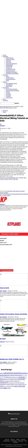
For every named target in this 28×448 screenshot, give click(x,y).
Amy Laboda (3, 291)
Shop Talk (8, 62)
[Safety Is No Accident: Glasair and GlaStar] (14, 311)
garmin (12, 379)
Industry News (9, 77)
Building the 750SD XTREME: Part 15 (12, 359)
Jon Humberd (3, 362)
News (7, 76)
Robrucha (2, 341)
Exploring (8, 60)
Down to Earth (4, 288)
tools (23, 386)
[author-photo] (3, 203)
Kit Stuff (2, 339)
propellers (8, 384)
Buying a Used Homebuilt (12, 90)
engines (22, 377)
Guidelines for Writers (11, 72)
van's (1, 388)
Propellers (8, 94)
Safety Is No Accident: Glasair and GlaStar (13, 314)
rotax (25, 384)
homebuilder (21, 379)
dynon (23, 375)
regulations (16, 384)
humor (2, 381)
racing (12, 384)
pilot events (22, 382)
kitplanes (16, 381)
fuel (7, 379)
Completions (9, 85)
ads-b (2, 373)
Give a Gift (7, 439)
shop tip (8, 386)
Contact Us (9, 68)
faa (26, 377)
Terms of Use (20, 440)
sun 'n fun (17, 386)
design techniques (16, 375)
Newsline (5, 75)
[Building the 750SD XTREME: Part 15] (14, 356)
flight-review (3, 379)
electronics (15, 377)
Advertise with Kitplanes (12, 73)
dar (9, 375)
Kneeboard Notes (10, 79)
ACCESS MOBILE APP (6, 244)
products (3, 384)
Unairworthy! (9, 97)
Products (8, 96)
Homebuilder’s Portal (11, 83)
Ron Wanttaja (3, 317)
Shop (4, 99)
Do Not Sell (15, 442)
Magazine (5, 56)
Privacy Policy (14, 440)
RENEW (2, 240)
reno (20, 384)
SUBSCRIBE (9, 66)
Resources (6, 87)
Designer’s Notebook (11, 63)
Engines (8, 92)
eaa (26, 375)
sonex (12, 386)
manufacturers (11, 382)
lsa (18, 381)
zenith (9, 388)
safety (2, 386)
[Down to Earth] (14, 285)
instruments (6, 381)
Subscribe (23, 439)
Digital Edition (9, 65)
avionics (17, 373)
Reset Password (10, 70)
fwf (9, 379)
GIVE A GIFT (3, 242)
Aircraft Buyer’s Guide (11, 89)
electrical (9, 377)
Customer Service (10, 69)
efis (5, 377)
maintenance (4, 382)
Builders (5, 82)
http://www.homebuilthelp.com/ (9, 178)
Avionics (8, 93)
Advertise (5, 100)
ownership (17, 382)
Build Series (9, 86)
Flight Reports (9, 58)
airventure (8, 373)
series (5, 386)
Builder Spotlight (10, 59)
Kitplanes (2, 125)
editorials (1, 377)
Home (4, 55)
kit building (11, 381)
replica (23, 384)
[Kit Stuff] (14, 336)
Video (7, 80)
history (15, 379)
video (5, 388)
